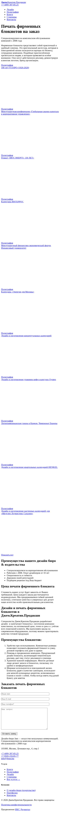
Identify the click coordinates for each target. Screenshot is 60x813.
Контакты (11, 19)
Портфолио (12, 793)
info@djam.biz (7, 758)
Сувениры (12, 17)
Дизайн (10, 9)
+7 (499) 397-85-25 (10, 5)
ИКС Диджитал (22, 809)
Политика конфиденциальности (16, 805)
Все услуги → (13, 779)
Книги (10, 14)
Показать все (7, 555)
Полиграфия (13, 12)
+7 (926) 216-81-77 (10, 756)
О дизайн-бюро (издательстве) (21, 790)
